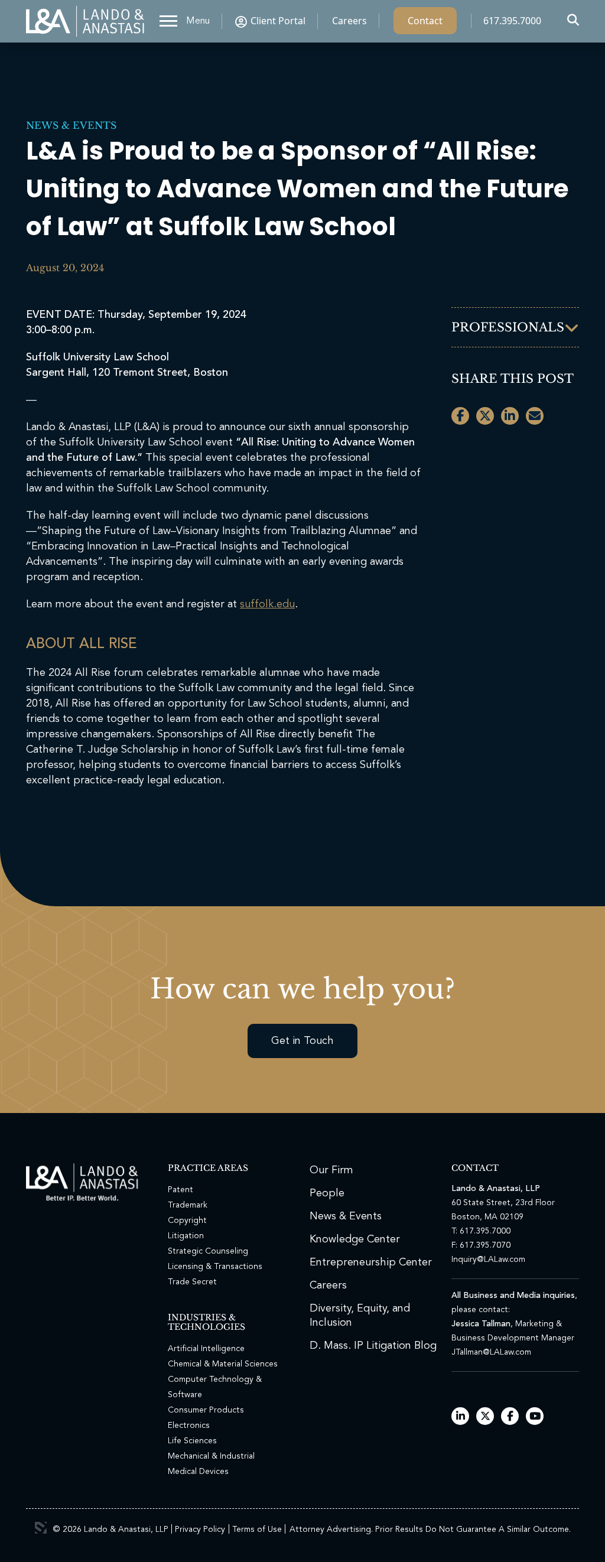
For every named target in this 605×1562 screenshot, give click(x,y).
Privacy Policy (200, 1529)
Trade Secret (192, 1282)
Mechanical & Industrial (211, 1456)
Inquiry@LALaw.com (488, 1259)
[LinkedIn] (460, 1417)
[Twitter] (485, 1417)
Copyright (187, 1220)
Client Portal (278, 20)
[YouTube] (535, 1417)
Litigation (186, 1236)
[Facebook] (510, 1417)
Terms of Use (257, 1529)
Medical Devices (198, 1471)
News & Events (71, 125)
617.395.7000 (512, 20)
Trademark (187, 1205)
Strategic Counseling (208, 1251)
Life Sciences (192, 1441)
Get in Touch (302, 1041)
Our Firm (331, 1170)
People (327, 1193)
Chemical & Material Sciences (223, 1364)
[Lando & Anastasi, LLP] (85, 21)
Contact (425, 20)
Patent (180, 1190)
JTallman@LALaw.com (491, 1352)
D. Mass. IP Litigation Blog (373, 1345)
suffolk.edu (267, 604)
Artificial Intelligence (206, 1349)
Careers (349, 20)
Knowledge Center (355, 1239)
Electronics (189, 1425)
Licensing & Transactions (215, 1266)
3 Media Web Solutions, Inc (41, 1528)
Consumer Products (206, 1410)
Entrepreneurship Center (371, 1262)
